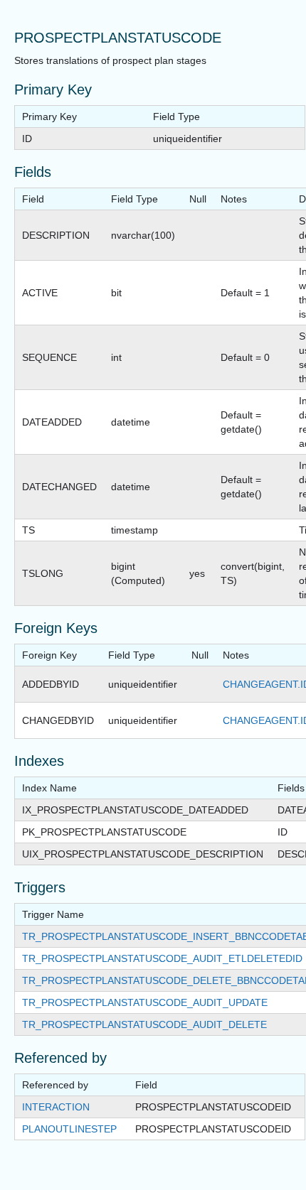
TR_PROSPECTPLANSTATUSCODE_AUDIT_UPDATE (145, 1002)
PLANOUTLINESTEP (69, 1129)
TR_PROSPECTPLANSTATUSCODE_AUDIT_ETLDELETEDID (162, 958)
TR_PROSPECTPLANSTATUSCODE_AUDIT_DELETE (144, 1024)
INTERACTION (56, 1107)
